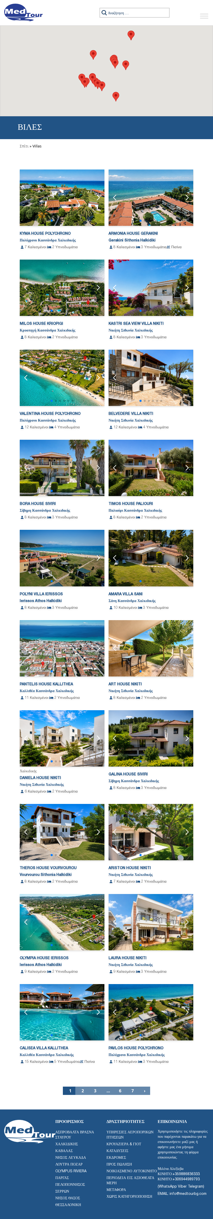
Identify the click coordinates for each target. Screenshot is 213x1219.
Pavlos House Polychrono (136, 1048)
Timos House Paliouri (131, 504)
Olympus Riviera (70, 1171)
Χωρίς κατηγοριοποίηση (129, 1196)
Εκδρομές (116, 1158)
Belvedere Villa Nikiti (131, 414)
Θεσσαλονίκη (68, 1205)
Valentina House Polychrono (50, 414)
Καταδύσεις (117, 1151)
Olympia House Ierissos (44, 958)
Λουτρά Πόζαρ (69, 1164)
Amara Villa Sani (126, 594)
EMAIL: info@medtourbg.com (182, 1194)
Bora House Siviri (38, 504)
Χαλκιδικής (66, 1144)
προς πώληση (119, 1164)
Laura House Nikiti (128, 958)
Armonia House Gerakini (133, 233)
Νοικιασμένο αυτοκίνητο (131, 1171)
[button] (93, 55)
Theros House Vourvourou (48, 868)
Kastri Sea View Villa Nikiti (136, 324)
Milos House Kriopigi (41, 324)
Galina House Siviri (128, 774)
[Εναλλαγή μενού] (204, 15)
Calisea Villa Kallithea (44, 1048)
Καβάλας (64, 1151)
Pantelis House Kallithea (46, 684)
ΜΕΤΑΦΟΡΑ (116, 1190)
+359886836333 (186, 1174)
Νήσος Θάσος (67, 1198)
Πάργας (62, 1178)
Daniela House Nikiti (40, 778)
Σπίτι (24, 146)
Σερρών (62, 1191)
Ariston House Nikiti (130, 868)
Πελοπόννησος (70, 1185)
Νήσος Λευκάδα (70, 1158)
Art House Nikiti (125, 684)
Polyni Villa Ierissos (41, 594)
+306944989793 (186, 1179)
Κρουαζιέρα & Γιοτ (123, 1144)
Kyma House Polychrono (45, 233)
